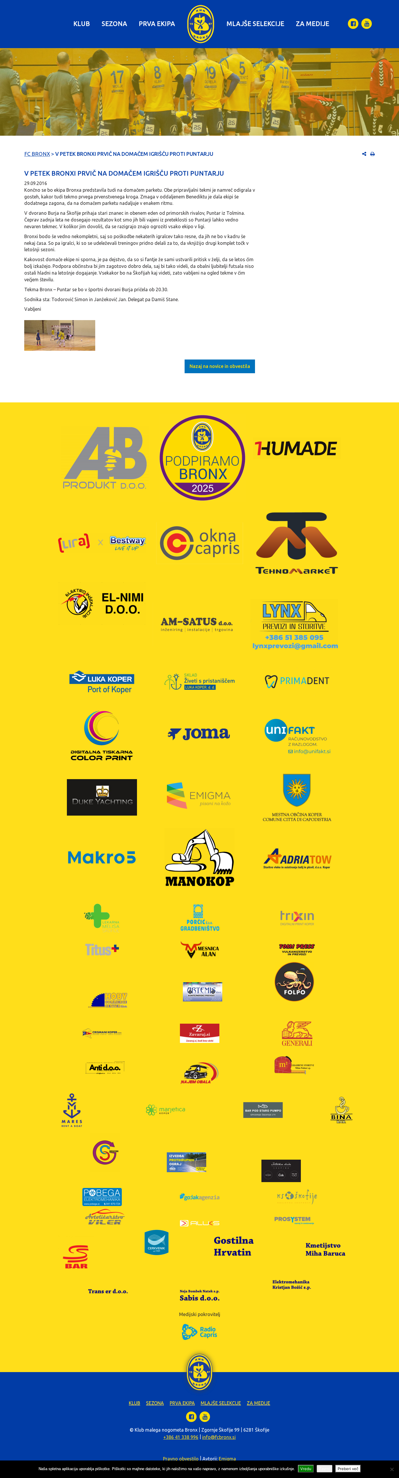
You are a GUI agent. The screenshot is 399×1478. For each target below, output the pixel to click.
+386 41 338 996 (180, 1437)
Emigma (227, 1458)
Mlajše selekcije (255, 23)
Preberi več (348, 1468)
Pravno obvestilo (181, 1458)
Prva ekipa (157, 23)
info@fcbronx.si (219, 1437)
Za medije (312, 23)
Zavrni (324, 1468)
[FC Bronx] (201, 24)
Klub (81, 23)
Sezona (114, 23)
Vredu (305, 1468)
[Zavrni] (392, 1469)
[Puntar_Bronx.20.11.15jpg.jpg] (59, 335)
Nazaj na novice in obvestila (220, 366)
